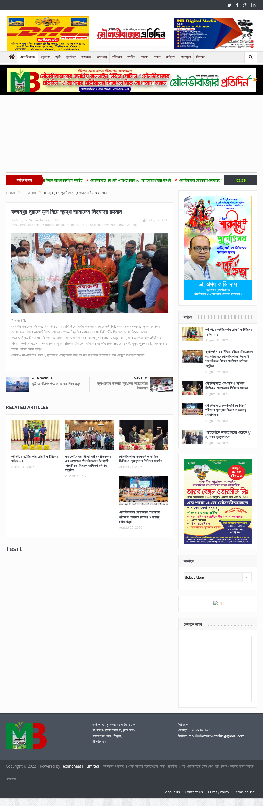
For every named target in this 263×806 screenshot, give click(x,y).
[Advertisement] (131, 136)
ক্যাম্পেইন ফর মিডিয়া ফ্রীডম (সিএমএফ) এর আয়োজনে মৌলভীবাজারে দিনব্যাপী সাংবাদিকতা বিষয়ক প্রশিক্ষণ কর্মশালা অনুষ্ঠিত (88, 463)
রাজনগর (86, 57)
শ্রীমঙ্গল (117, 57)
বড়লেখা (45, 57)
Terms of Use (244, 792)
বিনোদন (200, 57)
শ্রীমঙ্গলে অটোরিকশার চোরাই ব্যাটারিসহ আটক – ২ (34, 458)
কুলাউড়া (71, 57)
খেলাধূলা (186, 57)
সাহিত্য (170, 57)
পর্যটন (157, 57)
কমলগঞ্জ (102, 57)
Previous (45, 378)
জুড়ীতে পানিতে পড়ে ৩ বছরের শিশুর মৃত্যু (56, 383)
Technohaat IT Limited (80, 766)
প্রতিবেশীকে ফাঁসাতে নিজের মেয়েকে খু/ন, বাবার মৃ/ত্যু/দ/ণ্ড (228, 434)
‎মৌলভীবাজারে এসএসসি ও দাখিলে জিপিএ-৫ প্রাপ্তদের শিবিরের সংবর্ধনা (105, 180)
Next (138, 378)
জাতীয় (131, 57)
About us (172, 792)
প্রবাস (144, 57)
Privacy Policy (218, 792)
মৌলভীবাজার (27, 57)
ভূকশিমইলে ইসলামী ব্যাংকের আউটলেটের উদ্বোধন (122, 386)
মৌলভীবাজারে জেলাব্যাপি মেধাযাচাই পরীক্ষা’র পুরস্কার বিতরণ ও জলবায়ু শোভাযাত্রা (201, 180)
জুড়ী (58, 57)
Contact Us (194, 792)
